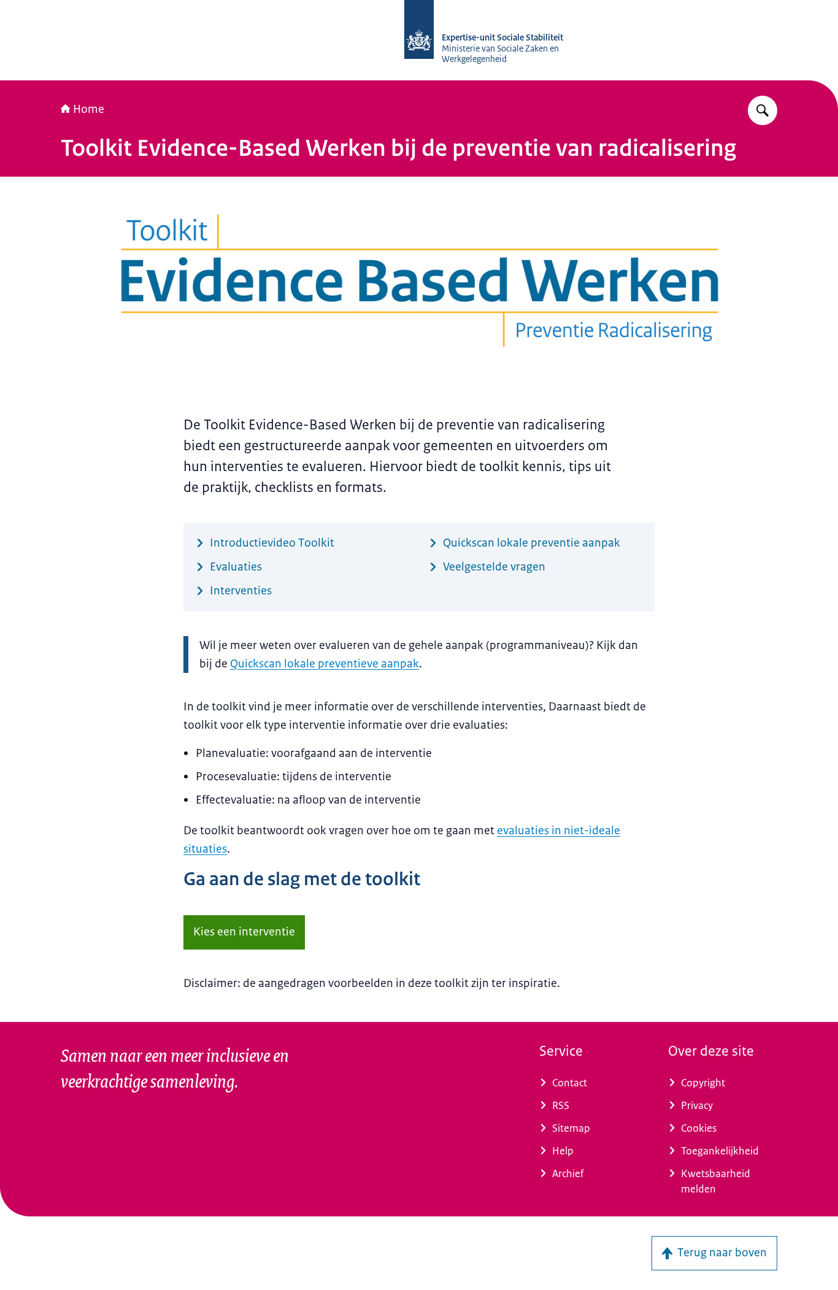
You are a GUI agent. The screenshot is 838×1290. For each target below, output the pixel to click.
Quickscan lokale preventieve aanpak (324, 663)
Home (88, 109)
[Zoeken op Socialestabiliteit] (762, 110)
